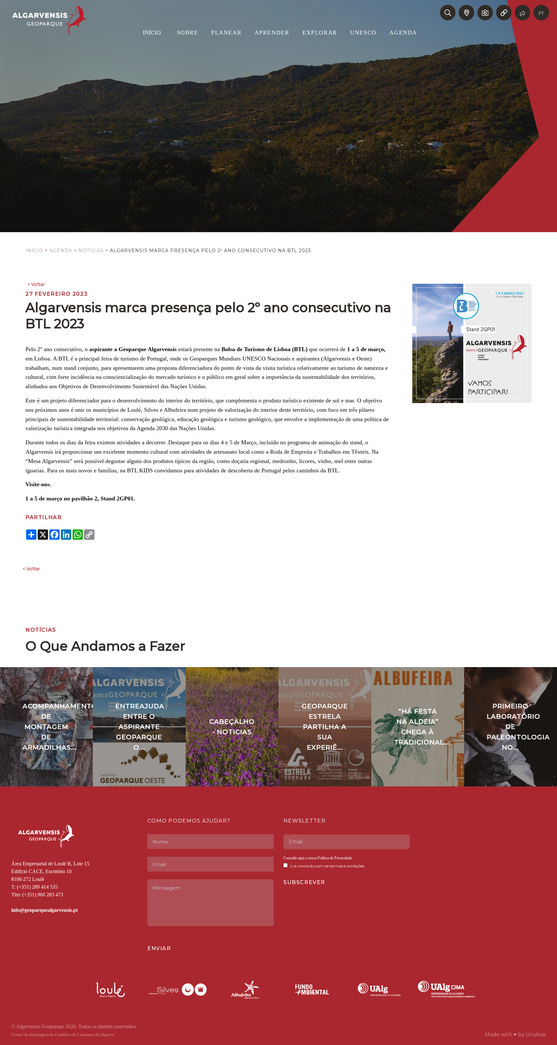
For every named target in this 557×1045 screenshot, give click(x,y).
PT (541, 13)
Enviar (159, 948)
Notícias (91, 250)
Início (34, 250)
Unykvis (536, 1034)
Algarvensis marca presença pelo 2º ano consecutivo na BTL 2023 (210, 250)
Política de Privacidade (334, 858)
